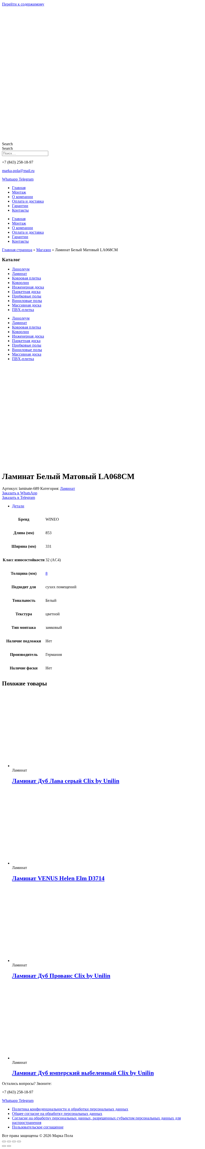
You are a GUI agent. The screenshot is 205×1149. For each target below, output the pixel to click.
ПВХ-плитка (23, 310)
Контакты (20, 210)
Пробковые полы (26, 296)
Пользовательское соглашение (38, 1127)
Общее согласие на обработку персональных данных (57, 1113)
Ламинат (19, 273)
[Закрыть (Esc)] (19, 1141)
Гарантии (20, 206)
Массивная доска (26, 305)
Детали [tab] (18, 506)
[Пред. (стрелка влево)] (4, 1146)
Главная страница (17, 250)
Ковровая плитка (26, 278)
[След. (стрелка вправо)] (9, 1146)
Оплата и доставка (28, 201)
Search (7, 144)
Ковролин (20, 282)
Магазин (43, 250)
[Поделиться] (14, 1141)
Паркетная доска (26, 292)
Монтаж (19, 192)
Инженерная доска (28, 287)
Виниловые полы (27, 301)
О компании (22, 197)
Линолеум (21, 269)
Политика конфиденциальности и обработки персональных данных (70, 1109)
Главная (19, 188)
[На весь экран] (9, 1141)
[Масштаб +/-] (4, 1141)
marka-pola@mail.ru (18, 171)
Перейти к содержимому (23, 4)
